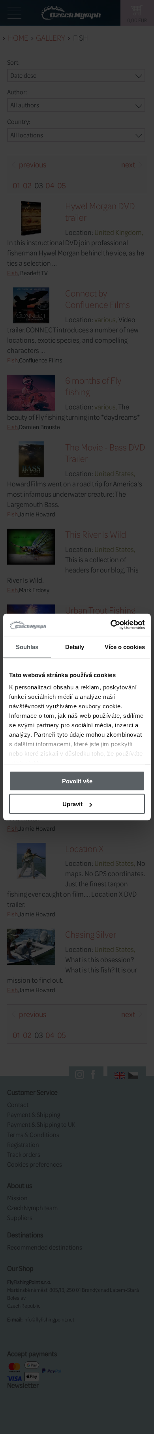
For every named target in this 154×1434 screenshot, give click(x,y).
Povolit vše (77, 780)
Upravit (72, 804)
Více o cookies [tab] (125, 646)
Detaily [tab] (75, 646)
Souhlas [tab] (27, 646)
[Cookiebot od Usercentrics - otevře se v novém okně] (111, 625)
